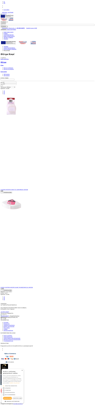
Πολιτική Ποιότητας (8, 330)
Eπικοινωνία (6, 323)
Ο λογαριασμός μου (8, 340)
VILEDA (6, 38)
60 (4, 93)
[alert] (12, 386)
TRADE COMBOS (8, 37)
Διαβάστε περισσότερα (14, 383)
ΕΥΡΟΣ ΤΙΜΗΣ (4, 78)
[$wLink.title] (7, 20)
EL (4, 1)
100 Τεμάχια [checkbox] (7, 74)
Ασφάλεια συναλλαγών (9, 325)
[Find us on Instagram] (4, 7)
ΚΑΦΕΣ (6, 33)
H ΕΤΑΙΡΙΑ (6, 9)
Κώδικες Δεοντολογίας (9, 326)
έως (1, 84)
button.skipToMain (11, 29)
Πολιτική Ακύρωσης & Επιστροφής (12, 339)
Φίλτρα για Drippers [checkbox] (8, 67)
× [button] (22, 370)
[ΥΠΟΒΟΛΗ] (2, 85)
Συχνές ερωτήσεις (8, 335)
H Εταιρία (6, 322)
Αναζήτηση (3, 23)
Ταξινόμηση (3, 87)
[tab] (2, 65)
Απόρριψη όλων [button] (17, 398)
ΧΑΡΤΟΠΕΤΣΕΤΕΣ (9, 35)
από (1, 82)
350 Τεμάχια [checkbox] (7, 75)
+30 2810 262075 (5, 311)
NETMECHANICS (18, 403)
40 (4, 92)
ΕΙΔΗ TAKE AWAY (9, 32)
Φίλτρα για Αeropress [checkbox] (9, 69)
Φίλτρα (3, 62)
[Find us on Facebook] (4, 5)
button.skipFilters (5, 59)
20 (4, 91)
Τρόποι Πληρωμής (8, 336)
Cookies (5, 329)
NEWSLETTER (5, 343)
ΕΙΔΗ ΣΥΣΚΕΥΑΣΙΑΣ (9, 36)
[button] (12, 401)
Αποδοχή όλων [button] (7, 398)
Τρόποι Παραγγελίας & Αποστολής (12, 338)
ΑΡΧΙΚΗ (6, 46)
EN (4, 3)
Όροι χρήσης (7, 327)
